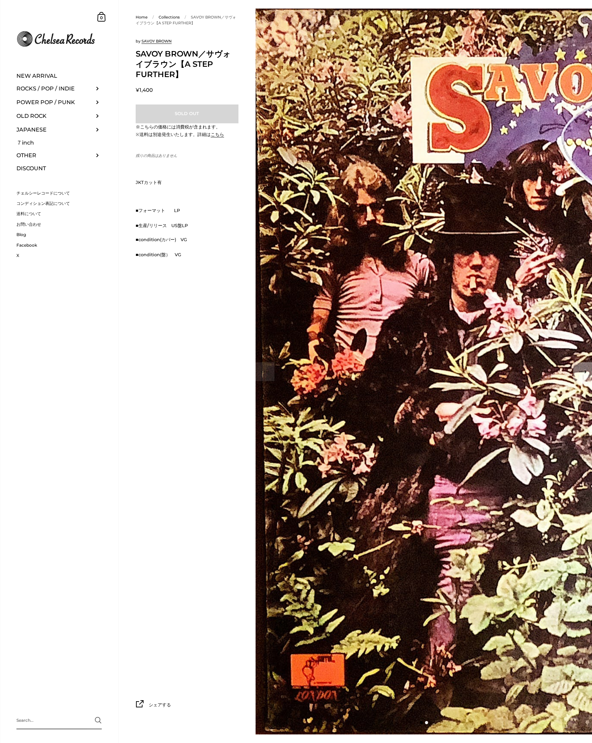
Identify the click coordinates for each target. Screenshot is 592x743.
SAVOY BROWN (156, 41)
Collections (169, 17)
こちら (217, 134)
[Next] (582, 371)
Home (142, 17)
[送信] (98, 720)
